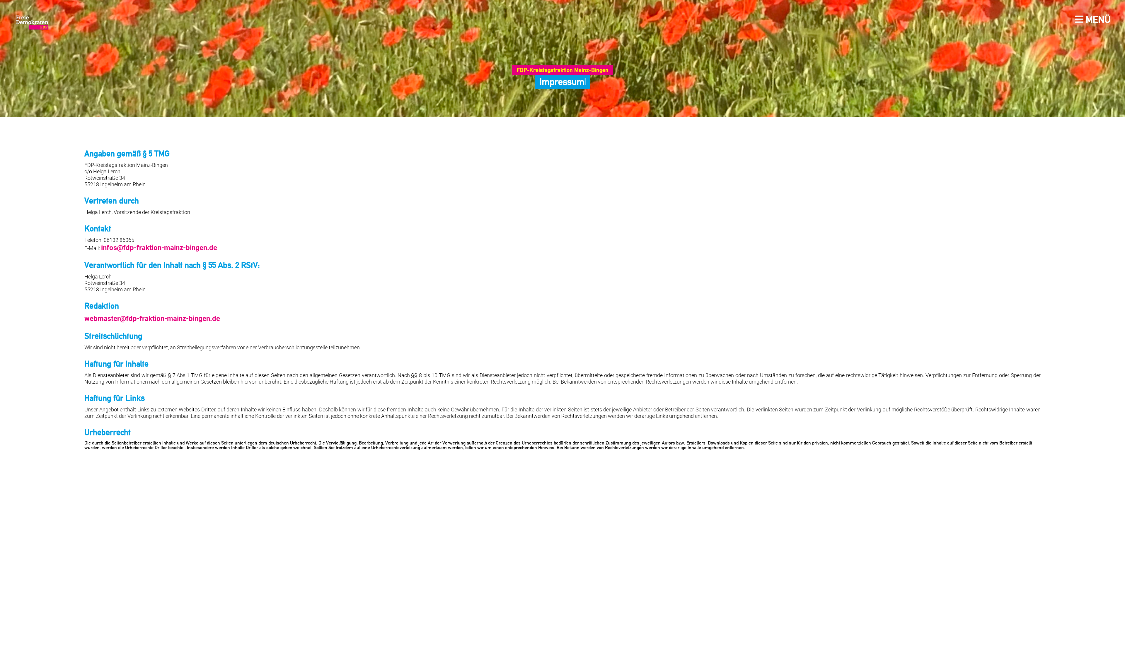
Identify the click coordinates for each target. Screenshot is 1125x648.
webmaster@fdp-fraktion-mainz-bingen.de (135, 315)
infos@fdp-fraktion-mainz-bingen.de (144, 246)
